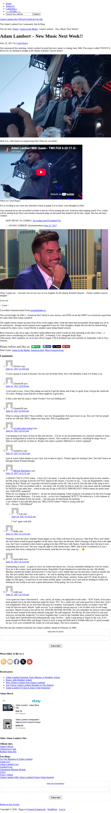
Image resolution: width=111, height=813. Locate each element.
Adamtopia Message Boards (13, 769)
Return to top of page (9, 804)
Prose (21, 809)
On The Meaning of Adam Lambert (16, 759)
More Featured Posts (54, 350)
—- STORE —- (13, 11)
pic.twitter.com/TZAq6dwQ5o (47, 220)
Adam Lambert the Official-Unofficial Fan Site (21, 19)
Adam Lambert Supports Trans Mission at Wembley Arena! (33, 677)
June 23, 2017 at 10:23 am (18, 453)
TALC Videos (6, 774)
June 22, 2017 (50, 225)
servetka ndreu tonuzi (23, 428)
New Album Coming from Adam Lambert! (25, 682)
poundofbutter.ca (38, 310)
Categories (11, 8)
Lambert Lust (6, 767)
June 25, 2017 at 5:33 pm (17, 594)
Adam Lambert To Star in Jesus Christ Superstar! (28, 688)
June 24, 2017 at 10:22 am (24, 516)
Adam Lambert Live (9, 764)
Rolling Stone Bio (8, 751)
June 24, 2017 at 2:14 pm (17, 561)
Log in (62, 809)
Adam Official (6, 746)
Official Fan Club (8, 749)
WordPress (52, 809)
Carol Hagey (22, 43)
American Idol (37, 350)
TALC (3, 772)
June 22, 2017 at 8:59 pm (17, 386)
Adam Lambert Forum (29, 777)
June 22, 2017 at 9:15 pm (17, 431)
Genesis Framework (36, 809)
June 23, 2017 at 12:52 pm (18, 534)
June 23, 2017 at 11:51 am (18, 473)
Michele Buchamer (22, 470)
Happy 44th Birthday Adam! (19, 680)
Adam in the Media (21, 350)
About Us (10, 6)
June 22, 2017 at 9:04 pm (17, 411)
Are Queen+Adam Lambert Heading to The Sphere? (30, 685)
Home (8, 3)
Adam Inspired (47, 777)
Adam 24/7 (5, 762)
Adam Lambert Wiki (9, 777)
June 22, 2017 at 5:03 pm (17, 369)
